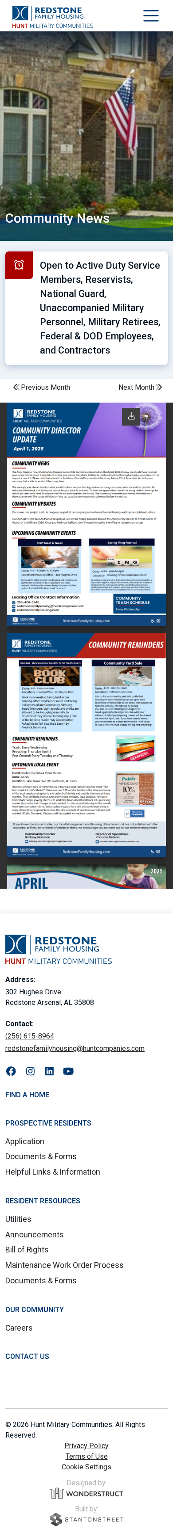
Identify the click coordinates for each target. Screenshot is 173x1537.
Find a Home (27, 1095)
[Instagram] (30, 1072)
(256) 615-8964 (29, 1036)
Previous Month (45, 387)
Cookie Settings (86, 1467)
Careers (19, 1327)
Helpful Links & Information (52, 1171)
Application (24, 1141)
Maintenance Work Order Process (64, 1265)
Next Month (136, 387)
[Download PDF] (132, 416)
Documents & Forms (41, 1156)
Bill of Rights (27, 1249)
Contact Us (27, 1356)
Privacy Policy (86, 1446)
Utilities (18, 1219)
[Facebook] (11, 1072)
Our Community (34, 1309)
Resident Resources (42, 1201)
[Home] (52, 17)
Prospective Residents (48, 1123)
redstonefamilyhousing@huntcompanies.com (75, 1048)
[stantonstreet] (86, 1519)
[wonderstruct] (86, 1493)
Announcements (34, 1234)
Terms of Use (87, 1456)
